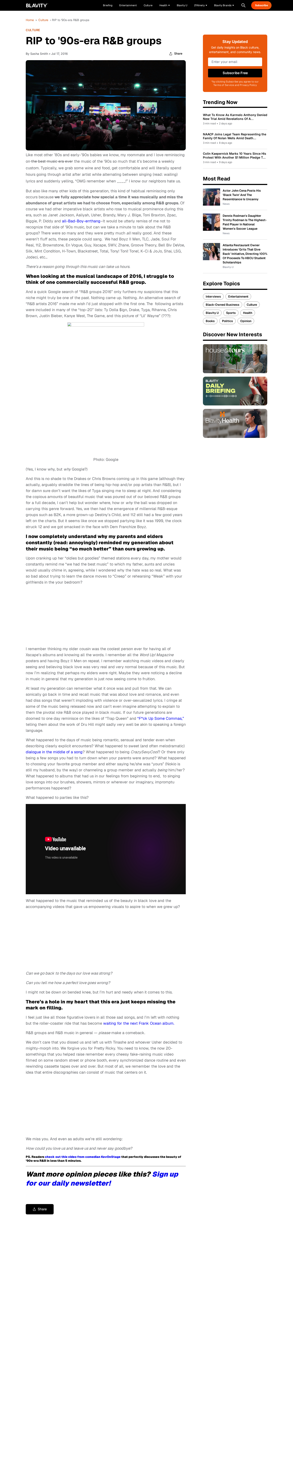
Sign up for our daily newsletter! (102, 1179)
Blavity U (212, 313)
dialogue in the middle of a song (54, 751)
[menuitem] (164, 5)
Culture (43, 20)
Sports (231, 313)
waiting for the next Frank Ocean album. (138, 1023)
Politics (227, 321)
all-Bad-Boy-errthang (81, 221)
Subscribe (261, 5)
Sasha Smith (39, 53)
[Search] (243, 5)
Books (210, 321)
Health (247, 313)
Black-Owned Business (222, 305)
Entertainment (238, 296)
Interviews (213, 296)
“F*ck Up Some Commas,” (160, 718)
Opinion (245, 321)
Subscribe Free (235, 73)
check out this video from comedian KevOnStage (83, 1157)
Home (30, 20)
